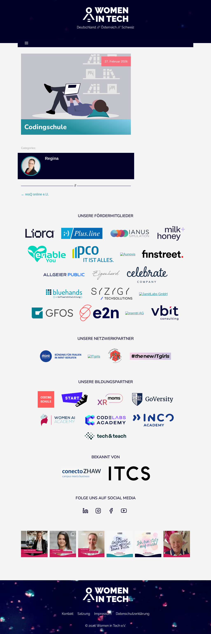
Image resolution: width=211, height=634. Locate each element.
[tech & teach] (105, 436)
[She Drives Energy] (115, 356)
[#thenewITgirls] (150, 357)
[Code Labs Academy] (105, 420)
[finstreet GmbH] (162, 254)
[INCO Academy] (153, 420)
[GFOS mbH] (52, 313)
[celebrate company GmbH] (147, 275)
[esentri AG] (134, 313)
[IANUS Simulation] (129, 234)
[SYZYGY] (112, 294)
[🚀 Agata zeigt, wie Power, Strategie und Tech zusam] (34, 544)
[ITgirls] (94, 356)
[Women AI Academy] (57, 420)
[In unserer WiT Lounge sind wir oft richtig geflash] (148, 544)
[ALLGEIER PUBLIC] (64, 275)
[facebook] (112, 512)
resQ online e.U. (35, 194)
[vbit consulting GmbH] (165, 313)
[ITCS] (129, 473)
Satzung (83, 614)
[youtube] (125, 512)
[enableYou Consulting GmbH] (46, 254)
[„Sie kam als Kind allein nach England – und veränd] (176, 544)
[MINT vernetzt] (60, 356)
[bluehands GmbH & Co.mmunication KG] (64, 294)
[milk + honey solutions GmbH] (171, 233)
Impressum (103, 614)
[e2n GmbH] (99, 313)
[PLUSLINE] (82, 234)
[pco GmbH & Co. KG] (93, 254)
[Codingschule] (46, 399)
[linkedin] (86, 512)
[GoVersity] (152, 400)
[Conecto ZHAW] (81, 474)
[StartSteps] (74, 399)
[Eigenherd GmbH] (105, 275)
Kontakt (67, 614)
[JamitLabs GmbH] (153, 294)
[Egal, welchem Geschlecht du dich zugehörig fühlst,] (120, 544)
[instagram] (99, 512)
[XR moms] (110, 399)
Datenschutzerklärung (132, 614)
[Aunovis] (127, 254)
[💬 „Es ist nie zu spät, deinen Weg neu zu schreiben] (63, 544)
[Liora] (40, 233)
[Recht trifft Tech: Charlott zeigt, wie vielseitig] (91, 544)
